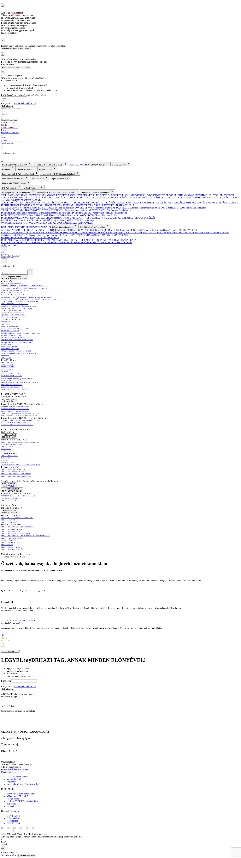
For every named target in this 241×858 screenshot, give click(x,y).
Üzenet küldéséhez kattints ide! (14, 769)
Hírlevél (10, 806)
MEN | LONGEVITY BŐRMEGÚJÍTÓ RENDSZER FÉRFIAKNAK (99, 230)
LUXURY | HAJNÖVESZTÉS (115, 235)
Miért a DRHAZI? (9, 127)
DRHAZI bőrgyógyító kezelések (93, 227)
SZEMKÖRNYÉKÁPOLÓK (42, 195)
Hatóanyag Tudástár (58, 215)
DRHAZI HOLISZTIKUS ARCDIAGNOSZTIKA (24, 227)
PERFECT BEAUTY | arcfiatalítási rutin (56, 208)
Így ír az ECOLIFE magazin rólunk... (23, 801)
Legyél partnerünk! (58, 179)
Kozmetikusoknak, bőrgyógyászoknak (24, 784)
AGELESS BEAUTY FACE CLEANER (19, 620)
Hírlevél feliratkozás (10, 132)
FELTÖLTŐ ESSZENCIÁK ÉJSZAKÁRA (76, 195)
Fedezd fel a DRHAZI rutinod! (14, 183)
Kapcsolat (11, 804)
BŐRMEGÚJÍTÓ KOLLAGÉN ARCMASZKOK (32, 197)
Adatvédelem (12, 821)
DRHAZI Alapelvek (93, 213)
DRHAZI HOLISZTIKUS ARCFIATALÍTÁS (48, 240)
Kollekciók (6, 169)
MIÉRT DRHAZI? (56, 165)
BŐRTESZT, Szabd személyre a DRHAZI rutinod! (24, 220)
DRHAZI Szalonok (10, 188)
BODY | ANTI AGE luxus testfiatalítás (14, 304)
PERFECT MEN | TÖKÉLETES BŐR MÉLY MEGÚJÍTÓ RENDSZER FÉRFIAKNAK (113, 232)
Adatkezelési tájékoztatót (25, 103)
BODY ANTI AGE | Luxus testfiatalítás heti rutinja (183, 208)
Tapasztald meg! (38, 179)
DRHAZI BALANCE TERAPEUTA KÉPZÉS (134, 218)
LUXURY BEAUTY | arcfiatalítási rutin (93, 208)
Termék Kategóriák (25, 169)
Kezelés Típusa (45, 169)
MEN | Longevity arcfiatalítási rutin (74, 210)
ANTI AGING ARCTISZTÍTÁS (193, 195)
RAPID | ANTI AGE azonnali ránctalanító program (35, 235)
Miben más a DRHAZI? (17, 796)
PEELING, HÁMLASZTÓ (98, 203)
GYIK (4, 125)
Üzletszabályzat (14, 818)
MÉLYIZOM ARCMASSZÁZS (125, 203)
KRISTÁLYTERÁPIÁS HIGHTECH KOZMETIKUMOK (20, 382)
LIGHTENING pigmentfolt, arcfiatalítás (149, 230)
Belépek (3, 137)
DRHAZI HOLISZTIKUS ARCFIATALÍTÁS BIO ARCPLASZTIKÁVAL (104, 240)
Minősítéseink (121, 213)
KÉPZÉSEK (22, 200)
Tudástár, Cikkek (33, 215)
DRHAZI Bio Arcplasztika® (14, 240)
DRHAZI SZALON (119, 165)
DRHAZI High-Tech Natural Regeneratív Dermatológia (26, 213)
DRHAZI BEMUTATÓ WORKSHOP (18, 218)
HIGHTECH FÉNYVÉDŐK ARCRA (18, 237)
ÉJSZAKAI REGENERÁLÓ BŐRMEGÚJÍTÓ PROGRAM (150, 195)
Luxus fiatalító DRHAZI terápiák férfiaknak (58, 174)
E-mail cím (6, 681)
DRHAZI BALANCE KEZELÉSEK (40, 242)
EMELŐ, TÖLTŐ (63, 203)
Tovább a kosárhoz (9, 855)
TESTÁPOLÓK (106, 197)
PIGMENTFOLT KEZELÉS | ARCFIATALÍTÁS (162, 203)
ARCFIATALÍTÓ (9, 203)
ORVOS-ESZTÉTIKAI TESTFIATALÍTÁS (114, 205)
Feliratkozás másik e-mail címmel (16, 49)
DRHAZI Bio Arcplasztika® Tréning (53, 218)
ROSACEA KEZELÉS (12, 242)
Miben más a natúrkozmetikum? (21, 794)
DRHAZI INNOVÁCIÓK (13, 215)
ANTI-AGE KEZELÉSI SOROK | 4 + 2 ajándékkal (18, 353)
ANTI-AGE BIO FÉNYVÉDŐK (200, 203)
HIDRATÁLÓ (78, 203)
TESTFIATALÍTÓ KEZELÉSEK (78, 205)
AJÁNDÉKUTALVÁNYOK (150, 197)
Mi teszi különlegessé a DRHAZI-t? (67, 213)
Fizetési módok (13, 799)
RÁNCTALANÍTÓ (27, 203)
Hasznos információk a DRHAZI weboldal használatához (92, 215)
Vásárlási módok (14, 779)
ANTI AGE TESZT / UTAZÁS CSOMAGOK (185, 197)
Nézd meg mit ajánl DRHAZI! (61, 220)
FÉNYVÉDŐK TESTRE (125, 197)
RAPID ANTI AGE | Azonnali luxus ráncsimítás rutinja (136, 208)
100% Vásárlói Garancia (17, 776)
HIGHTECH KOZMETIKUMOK (15, 165)
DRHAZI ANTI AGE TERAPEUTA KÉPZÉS (91, 218)
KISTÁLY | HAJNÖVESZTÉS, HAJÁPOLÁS (77, 197)
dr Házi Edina (108, 213)
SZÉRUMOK (7, 195)
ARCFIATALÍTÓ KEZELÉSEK (48, 205)
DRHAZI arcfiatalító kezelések (61, 227)
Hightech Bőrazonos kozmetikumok (95, 192)
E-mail (4, 130)
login (2, 251)
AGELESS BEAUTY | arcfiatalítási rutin (19, 208)
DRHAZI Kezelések (32, 188)
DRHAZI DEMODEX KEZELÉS (116, 242)
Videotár (45, 215)
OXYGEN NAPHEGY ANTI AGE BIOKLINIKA (24, 223)
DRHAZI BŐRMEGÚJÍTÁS (87, 242)
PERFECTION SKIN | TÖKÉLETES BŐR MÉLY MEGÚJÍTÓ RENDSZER (36, 232)
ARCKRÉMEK (21, 195)
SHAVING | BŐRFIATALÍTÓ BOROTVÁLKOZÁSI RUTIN (29, 210)
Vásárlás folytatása (27, 855)
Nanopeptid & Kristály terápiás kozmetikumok (56, 192)
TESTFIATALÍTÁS (45, 203)
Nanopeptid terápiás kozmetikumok (16, 192)
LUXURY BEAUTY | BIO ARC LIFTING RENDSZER (180, 232)
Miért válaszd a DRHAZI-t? (13, 179)
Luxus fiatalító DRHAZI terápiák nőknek (18, 174)
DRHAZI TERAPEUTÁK (80, 223)
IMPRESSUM (13, 816)
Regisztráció (5, 140)
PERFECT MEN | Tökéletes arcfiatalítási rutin (110, 210)
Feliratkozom (7, 106)
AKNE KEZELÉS (65, 242)
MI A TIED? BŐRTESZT (95, 165)
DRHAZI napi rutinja (84, 220)
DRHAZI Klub (35, 200)
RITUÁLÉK (38, 165)
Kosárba (10, 651)
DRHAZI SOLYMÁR (58, 223)
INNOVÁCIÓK (76, 165)
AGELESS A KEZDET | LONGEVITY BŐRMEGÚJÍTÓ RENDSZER (34, 230)
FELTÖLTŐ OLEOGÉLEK (109, 195)
